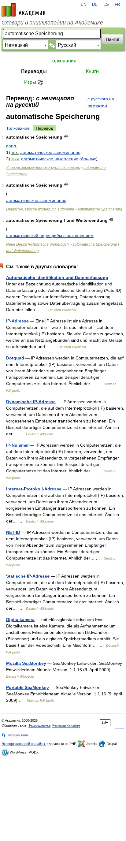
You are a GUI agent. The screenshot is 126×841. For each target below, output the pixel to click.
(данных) (89, 158)
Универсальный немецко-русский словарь (43, 168)
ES (106, 4)
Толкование (18, 128)
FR (117, 4)
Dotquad (15, 357)
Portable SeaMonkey (27, 687)
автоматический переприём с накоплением (50, 235)
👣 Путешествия (15, 735)
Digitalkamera (20, 619)
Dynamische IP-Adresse (31, 401)
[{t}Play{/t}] (66, 136)
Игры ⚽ (33, 82)
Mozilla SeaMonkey (26, 663)
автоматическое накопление (49, 158)
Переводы (34, 71)
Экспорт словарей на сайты (23, 744)
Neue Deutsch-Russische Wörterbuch (37, 244)
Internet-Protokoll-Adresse (33, 488)
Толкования (63, 60)
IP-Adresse (17, 320)
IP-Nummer (17, 445)
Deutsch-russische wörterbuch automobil (40, 209)
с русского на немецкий (100, 102)
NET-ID (13, 532)
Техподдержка (39, 725)
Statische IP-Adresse (28, 576)
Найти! (112, 39)
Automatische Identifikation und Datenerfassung (57, 277)
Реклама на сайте (66, 725)
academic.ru (24, 10)
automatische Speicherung (100, 209)
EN (83, 4)
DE (95, 4)
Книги (92, 71)
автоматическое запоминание (50, 152)
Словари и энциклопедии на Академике (52, 23)
